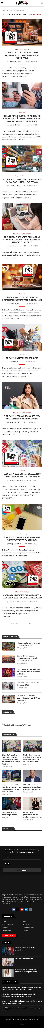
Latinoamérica (7, 931)
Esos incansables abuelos (24, 959)
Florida (25, 931)
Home (22, 1024)
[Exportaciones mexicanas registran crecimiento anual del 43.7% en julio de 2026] (8, 659)
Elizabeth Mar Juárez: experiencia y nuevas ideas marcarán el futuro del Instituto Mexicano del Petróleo (11, 759)
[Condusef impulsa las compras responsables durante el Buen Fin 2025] (22, 277)
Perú (24, 921)
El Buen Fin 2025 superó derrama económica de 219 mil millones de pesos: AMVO (22, 55)
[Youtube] (22, 909)
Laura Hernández (15, 246)
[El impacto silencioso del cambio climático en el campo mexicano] (8, 973)
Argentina (5, 921)
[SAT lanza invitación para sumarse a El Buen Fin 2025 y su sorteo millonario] (22, 574)
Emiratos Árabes (7, 924)
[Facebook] (13, 909)
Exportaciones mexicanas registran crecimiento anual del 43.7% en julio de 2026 (28, 658)
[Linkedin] (26, 909)
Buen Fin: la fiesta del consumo (22, 358)
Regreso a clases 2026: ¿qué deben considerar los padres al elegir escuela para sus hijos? (11, 788)
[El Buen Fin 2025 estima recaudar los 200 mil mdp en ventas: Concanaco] (22, 453)
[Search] (42, 3)
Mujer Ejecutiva (15, 422)
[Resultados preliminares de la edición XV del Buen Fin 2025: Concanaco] (22, 158)
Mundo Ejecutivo (15, 125)
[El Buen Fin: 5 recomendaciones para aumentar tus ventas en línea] (22, 517)
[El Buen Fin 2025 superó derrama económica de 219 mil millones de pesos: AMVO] (22, 32)
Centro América (28, 927)
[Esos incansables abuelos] (8, 962)
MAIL (13, 935)
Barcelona (26, 924)
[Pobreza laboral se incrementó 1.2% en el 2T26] (8, 686)
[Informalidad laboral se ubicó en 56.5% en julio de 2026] (8, 646)
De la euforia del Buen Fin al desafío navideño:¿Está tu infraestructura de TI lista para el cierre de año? (22, 118)
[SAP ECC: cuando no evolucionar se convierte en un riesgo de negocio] (32, 776)
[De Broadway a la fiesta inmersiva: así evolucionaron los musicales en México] (8, 672)
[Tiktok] (30, 909)
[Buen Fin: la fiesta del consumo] (22, 337)
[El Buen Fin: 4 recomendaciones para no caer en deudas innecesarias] (22, 395)
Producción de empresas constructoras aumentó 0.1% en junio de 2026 (28, 698)
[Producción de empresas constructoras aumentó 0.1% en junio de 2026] (8, 699)
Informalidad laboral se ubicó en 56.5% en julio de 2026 (28, 644)
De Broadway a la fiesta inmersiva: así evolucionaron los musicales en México (29, 671)
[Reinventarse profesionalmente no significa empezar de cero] (32, 803)
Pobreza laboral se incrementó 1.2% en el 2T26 (28, 684)
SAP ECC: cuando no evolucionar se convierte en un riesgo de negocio (32, 787)
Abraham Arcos (15, 62)
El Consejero (15, 362)
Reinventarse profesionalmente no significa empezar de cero (32, 815)
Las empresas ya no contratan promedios (9, 814)
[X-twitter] (17, 909)
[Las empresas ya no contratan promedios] (11, 803)
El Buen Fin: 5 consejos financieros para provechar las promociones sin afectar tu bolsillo (22, 239)
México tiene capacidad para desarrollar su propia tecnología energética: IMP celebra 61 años (32, 758)
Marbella (5, 927)
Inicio (3, 10)
